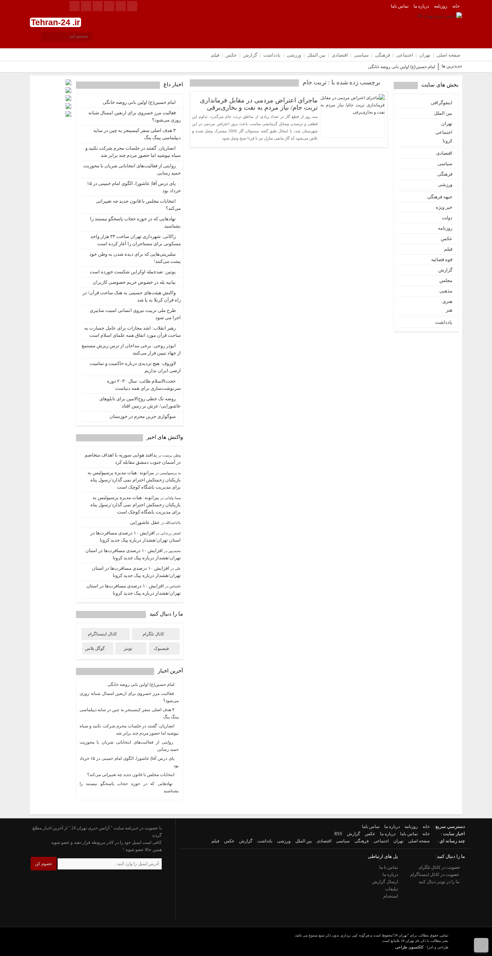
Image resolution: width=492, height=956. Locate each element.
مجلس (445, 280)
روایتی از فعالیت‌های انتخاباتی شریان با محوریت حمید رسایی (132, 169)
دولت (447, 217)
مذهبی (445, 291)
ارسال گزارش (385, 881)
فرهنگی (382, 55)
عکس (231, 55)
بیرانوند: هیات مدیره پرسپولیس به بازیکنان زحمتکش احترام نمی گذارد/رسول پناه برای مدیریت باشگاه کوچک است (134, 480)
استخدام (390, 896)
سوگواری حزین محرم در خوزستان (142, 416)
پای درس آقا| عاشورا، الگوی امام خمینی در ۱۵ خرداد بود (134, 187)
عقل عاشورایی (145, 522)
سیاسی (361, 55)
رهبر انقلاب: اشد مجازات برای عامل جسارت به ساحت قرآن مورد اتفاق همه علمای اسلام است (132, 331)
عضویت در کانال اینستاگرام (435, 874)
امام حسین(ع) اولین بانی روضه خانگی (401, 66)
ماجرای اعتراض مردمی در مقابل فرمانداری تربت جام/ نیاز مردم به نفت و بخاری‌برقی (259, 104)
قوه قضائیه (441, 259)
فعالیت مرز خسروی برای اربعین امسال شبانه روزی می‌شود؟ (134, 116)
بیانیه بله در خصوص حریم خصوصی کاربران (134, 282)
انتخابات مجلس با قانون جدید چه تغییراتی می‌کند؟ (138, 204)
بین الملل (316, 55)
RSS (338, 833)
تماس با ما (388, 867)
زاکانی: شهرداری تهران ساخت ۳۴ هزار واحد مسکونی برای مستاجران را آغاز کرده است (135, 240)
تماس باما (399, 6)
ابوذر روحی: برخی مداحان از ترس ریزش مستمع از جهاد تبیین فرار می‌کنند (131, 349)
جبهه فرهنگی (439, 196)
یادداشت (272, 55)
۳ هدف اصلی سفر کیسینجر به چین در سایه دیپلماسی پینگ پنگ (137, 134)
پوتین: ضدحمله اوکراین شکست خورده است (133, 271)
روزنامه (440, 6)
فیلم (215, 55)
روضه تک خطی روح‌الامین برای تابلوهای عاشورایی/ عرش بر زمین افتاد (140, 402)
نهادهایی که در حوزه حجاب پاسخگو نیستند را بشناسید (135, 222)
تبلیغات (391, 888)
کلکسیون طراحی (409, 947)
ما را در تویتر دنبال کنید (439, 881)
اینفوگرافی (441, 102)
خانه (456, 6)
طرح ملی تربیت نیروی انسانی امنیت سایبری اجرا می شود (135, 314)
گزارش (250, 55)
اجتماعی (404, 55)
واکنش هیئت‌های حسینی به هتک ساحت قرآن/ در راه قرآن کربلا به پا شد (131, 296)
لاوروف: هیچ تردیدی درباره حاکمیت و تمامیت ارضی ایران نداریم (135, 367)
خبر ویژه (444, 207)
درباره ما (421, 6)
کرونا (447, 141)
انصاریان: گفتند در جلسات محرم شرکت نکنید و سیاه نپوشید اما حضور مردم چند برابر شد (133, 151)
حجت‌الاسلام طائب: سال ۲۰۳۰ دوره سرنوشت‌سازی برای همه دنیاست (144, 384)
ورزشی (294, 55)
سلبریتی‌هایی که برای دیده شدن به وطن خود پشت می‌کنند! (135, 257)
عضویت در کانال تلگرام (440, 867)
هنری (447, 301)
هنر (449, 310)
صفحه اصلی (448, 55)
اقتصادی (340, 55)
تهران (424, 55)
